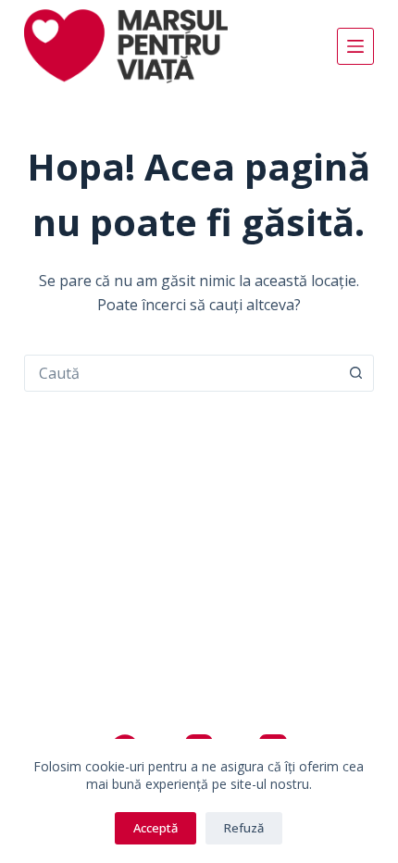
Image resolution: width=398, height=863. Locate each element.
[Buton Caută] (355, 373)
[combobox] (181, 373)
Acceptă (155, 827)
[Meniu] (355, 46)
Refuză (244, 827)
